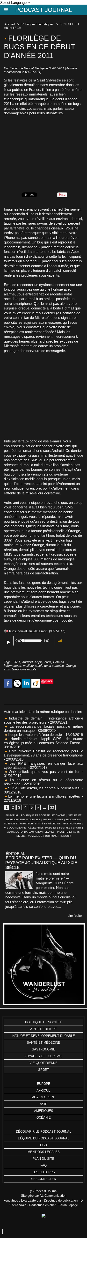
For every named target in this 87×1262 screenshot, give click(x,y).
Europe (43, 1084)
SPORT (77, 827)
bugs (47, 662)
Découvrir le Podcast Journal (43, 1131)
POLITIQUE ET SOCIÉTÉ (35, 815)
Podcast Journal (43, 10)
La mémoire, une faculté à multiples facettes (43, 796)
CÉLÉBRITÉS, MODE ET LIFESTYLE (49, 827)
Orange (71, 666)
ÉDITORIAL (12, 815)
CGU (43, 1145)
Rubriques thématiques (38, 24)
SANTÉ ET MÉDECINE (48, 823)
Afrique (43, 1090)
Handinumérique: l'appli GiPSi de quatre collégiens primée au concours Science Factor (43, 741)
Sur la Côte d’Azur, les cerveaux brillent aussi (43, 788)
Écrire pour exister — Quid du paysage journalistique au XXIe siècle (41, 863)
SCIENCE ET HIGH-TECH (19, 823)
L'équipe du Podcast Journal (43, 1138)
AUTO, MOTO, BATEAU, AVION (25, 831)
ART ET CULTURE (53, 819)
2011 (17, 662)
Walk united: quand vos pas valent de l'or (43, 772)
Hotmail (58, 662)
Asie (43, 1104)
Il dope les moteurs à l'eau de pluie (34, 735)
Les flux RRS (43, 1172)
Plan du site (43, 1158)
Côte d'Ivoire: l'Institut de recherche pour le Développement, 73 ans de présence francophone (43, 753)
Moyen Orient (43, 1097)
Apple (39, 662)
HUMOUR (65, 836)
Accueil (9, 24)
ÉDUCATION (72, 819)
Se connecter (43, 1179)
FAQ (43, 1165)
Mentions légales (44, 1152)
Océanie (43, 1117)
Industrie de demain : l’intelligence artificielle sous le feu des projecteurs (43, 720)
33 (52, 807)
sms (7, 669)
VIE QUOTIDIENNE (15, 827)
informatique (12, 666)
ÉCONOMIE (58, 815)
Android (27, 662)
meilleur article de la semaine (43, 666)
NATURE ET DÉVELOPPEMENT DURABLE (43, 1036)
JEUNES (50, 831)
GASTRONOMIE (72, 823)
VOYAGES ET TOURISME (43, 836)
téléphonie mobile (24, 669)
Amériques (43, 1111)
